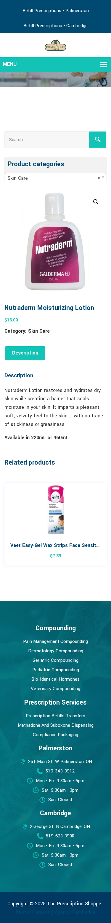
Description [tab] (25, 352)
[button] (96, 202)
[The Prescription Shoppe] (55, 44)
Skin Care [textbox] (53, 178)
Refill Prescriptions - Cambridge (55, 25)
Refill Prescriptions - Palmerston (55, 10)
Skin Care (39, 331)
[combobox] (55, 178)
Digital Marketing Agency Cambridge (55, 912)
